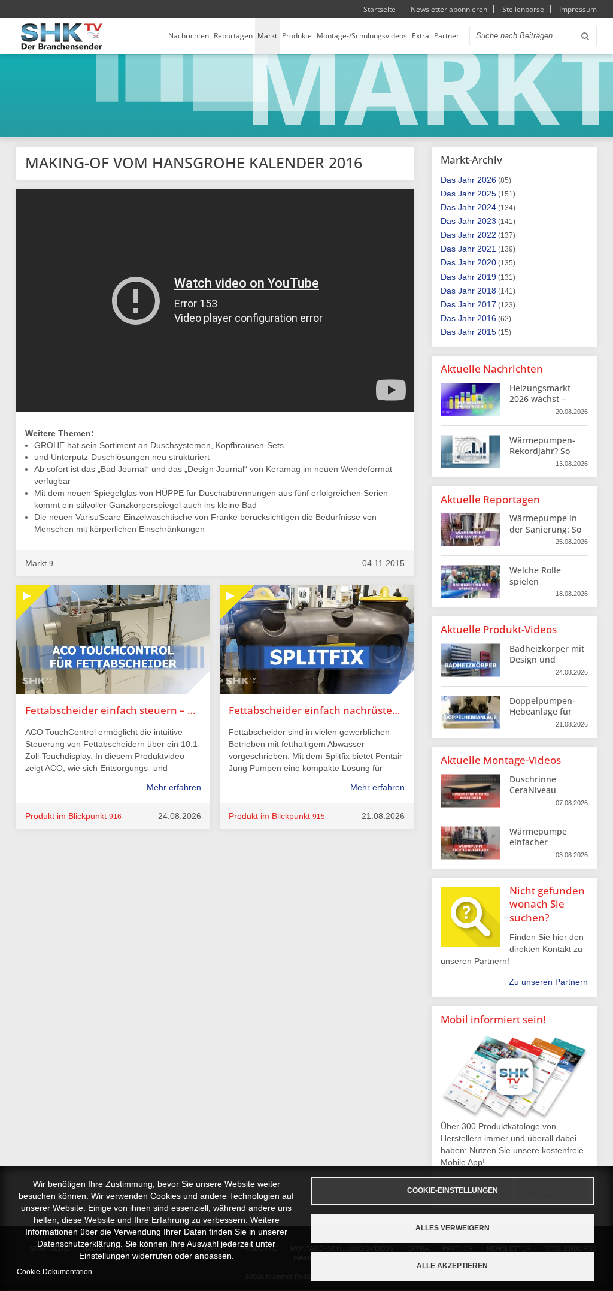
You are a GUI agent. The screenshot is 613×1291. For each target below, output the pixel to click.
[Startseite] (61, 36)
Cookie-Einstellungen (452, 1190)
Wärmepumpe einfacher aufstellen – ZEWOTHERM (538, 848)
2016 (486, 318)
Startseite (379, 9)
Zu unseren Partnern (548, 982)
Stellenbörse (523, 9)
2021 (486, 248)
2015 (486, 332)
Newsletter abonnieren (449, 9)
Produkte (297, 36)
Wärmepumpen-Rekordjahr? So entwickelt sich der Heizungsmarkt (547, 456)
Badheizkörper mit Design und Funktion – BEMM (546, 659)
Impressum (578, 9)
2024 (486, 207)
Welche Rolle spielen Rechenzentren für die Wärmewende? (547, 586)
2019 (486, 277)
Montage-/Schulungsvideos (362, 36)
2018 (486, 290)
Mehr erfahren (174, 787)
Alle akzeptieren (452, 1266)
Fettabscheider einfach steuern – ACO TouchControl (113, 710)
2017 (486, 304)
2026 (486, 180)
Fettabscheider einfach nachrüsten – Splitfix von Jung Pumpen (317, 710)
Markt (267, 36)
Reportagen (233, 36)
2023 (486, 221)
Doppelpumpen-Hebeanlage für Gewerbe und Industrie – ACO (542, 717)
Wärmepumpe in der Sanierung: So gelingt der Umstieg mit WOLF (546, 534)
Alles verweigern (452, 1228)
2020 (486, 262)
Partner (446, 36)
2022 (486, 235)
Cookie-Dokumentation (54, 1272)
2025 (486, 193)
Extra (420, 36)
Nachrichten (188, 36)
